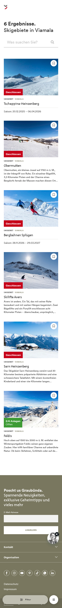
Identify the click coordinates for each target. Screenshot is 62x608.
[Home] (5, 9)
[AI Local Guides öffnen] (53, 538)
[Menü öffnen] (53, 599)
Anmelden (31, 530)
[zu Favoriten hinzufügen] (54, 63)
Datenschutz (11, 584)
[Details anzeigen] (57, 534)
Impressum (10, 589)
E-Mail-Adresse (11, 512)
